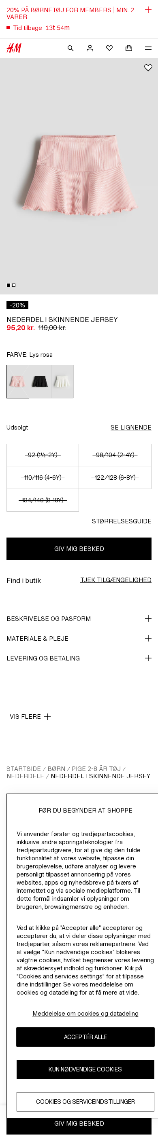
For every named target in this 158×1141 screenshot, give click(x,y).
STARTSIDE (23, 768)
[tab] (8, 285)
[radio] (18, 381)
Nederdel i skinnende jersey (100, 776)
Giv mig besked (79, 548)
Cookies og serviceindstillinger (85, 1101)
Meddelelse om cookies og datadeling (85, 1013)
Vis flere (25, 716)
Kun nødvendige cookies (85, 1069)
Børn (56, 768)
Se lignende (131, 427)
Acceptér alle (85, 1036)
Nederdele (25, 776)
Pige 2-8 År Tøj (96, 768)
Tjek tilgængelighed (116, 579)
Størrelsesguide (122, 521)
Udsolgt (17, 427)
